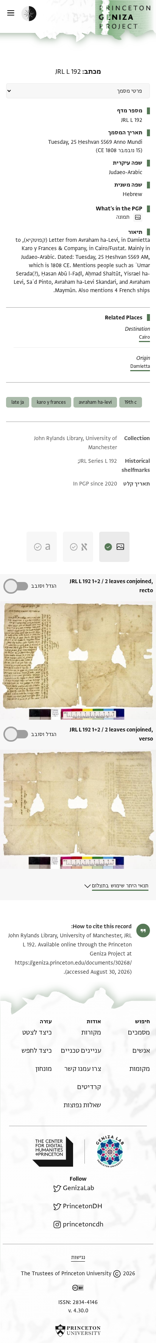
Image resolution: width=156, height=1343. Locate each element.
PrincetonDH (82, 1206)
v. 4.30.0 (78, 1310)
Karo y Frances (51, 402)
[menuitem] (139, 1032)
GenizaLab (78, 1188)
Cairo (144, 337)
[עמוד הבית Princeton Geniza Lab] (104, 1151)
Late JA (17, 402)
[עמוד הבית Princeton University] (78, 1330)
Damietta (140, 366)
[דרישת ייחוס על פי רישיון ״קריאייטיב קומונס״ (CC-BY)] (78, 1289)
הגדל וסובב (43, 586)
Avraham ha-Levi (95, 402)
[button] (125, 20)
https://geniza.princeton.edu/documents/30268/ (73, 962)
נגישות (78, 1257)
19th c (131, 402)
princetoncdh (83, 1224)
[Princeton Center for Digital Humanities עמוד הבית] (52, 1151)
